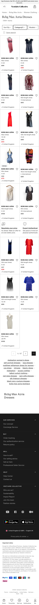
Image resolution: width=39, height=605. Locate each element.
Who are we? (8, 490)
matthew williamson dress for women (18, 365)
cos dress (8, 368)
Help (5, 472)
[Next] (25, 354)
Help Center (8, 476)
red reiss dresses (10, 376)
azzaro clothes (24, 370)
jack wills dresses (26, 376)
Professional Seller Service (13, 465)
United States (23, 592)
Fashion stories (9, 503)
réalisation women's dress (18, 360)
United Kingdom (13, 592)
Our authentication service (13, 441)
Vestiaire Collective (12, 486)
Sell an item (7, 462)
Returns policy (9, 444)
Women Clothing (30, 12)
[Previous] (14, 354)
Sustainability (8, 493)
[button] (34, 6)
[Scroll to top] (34, 354)
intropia (17, 368)
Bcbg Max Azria (15, 12)
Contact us (7, 479)
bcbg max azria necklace (19, 383)
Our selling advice (10, 458)
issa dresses (28, 362)
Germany (30, 592)
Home (4, 12)
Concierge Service (10, 427)
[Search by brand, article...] (4, 7)
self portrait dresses (12, 362)
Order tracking (9, 438)
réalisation (11, 370)
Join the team (8, 500)
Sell (5, 451)
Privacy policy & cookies (18, 536)
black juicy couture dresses (18, 381)
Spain (17, 594)
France (6, 592)
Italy (22, 594)
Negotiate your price (9, 228)
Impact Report (8, 496)
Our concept (8, 424)
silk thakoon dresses (18, 378)
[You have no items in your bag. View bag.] (34, 6)
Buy (4, 434)
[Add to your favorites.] (17, 58)
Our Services (9, 420)
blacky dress (28, 368)
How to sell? (8, 455)
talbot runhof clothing (18, 373)
